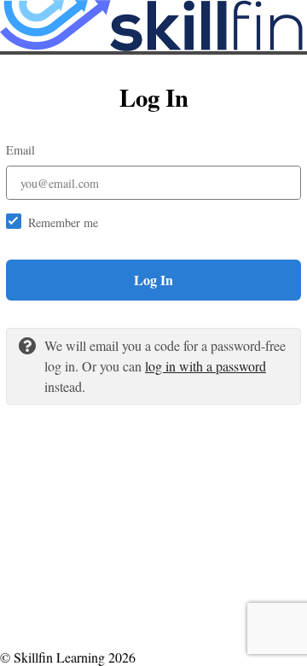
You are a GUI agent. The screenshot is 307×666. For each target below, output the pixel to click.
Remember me (63, 222)
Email (20, 150)
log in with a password (205, 366)
